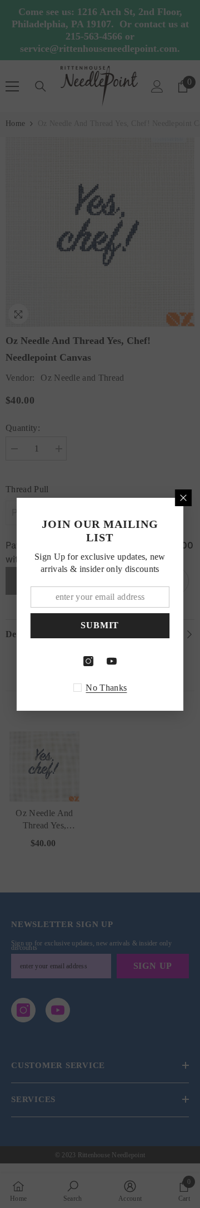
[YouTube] (111, 661)
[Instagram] (88, 661)
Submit (100, 625)
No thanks (106, 687)
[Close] (183, 497)
